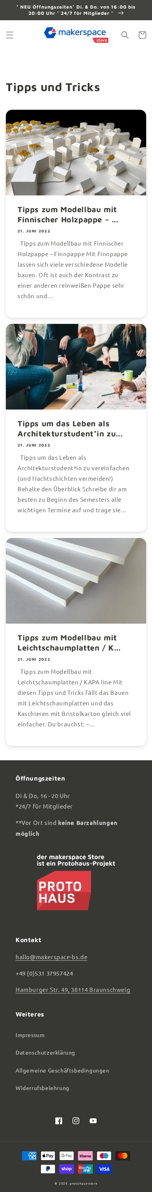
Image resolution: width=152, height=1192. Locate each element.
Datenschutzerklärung (45, 1052)
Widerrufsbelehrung (42, 1087)
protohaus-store (83, 1183)
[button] (9, 35)
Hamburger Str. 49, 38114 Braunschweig (73, 989)
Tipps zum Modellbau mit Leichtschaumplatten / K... (69, 642)
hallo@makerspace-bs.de (51, 956)
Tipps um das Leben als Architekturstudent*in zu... (70, 428)
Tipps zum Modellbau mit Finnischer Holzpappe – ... (68, 214)
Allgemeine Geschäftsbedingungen (63, 1070)
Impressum (30, 1034)
